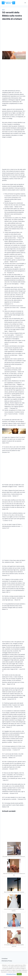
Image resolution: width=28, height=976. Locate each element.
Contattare (4, 958)
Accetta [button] (19, 974)
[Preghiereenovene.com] (8, 2)
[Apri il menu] (25, 3)
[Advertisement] (14, 36)
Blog (3, 9)
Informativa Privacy (7, 961)
